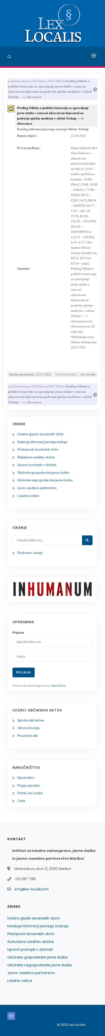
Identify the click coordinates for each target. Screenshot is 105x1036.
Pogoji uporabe (28, 785)
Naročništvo (25, 778)
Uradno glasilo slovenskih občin (40, 434)
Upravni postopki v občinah (36, 465)
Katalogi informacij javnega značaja (42, 442)
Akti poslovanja (28, 728)
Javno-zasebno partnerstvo (37, 488)
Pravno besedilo (66, 374)
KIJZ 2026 (55, 81)
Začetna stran (19, 81)
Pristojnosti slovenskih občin (37, 449)
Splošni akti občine (30, 720)
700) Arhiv (38, 81)
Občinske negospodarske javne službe (45, 480)
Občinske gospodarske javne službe (43, 473)
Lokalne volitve (28, 496)
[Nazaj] (95, 89)
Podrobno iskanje (29, 553)
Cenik (21, 801)
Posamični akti (27, 736)
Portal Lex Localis (30, 793)
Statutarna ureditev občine (36, 457)
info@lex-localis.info (31, 889)
